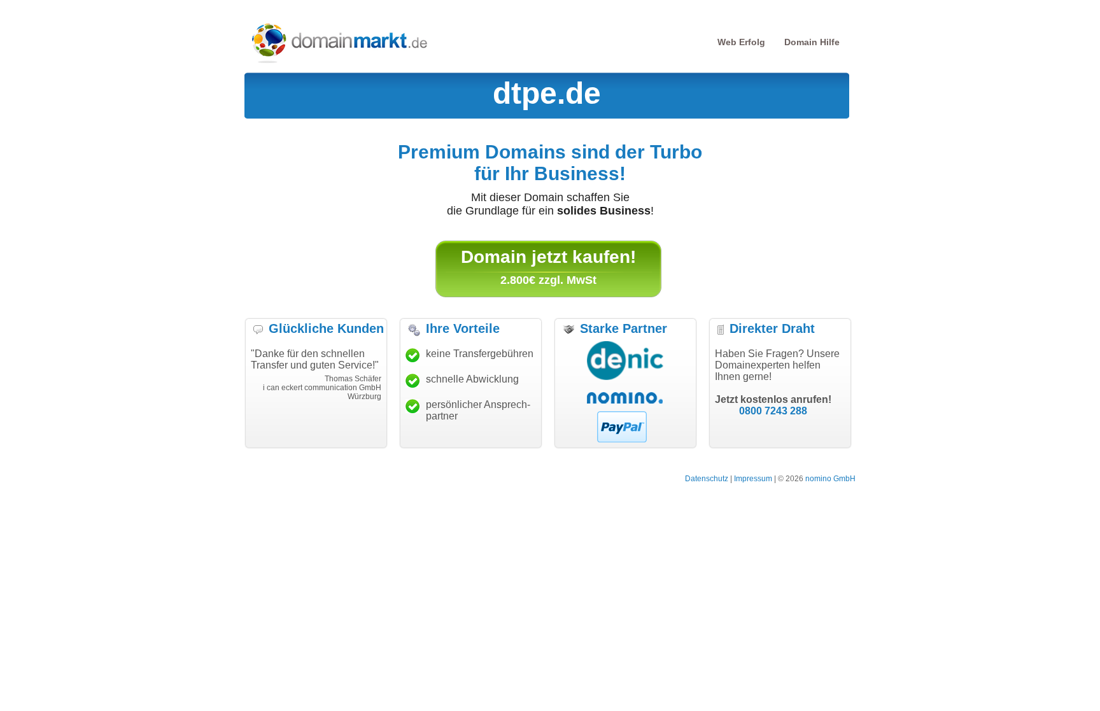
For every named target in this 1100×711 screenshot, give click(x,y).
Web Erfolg (741, 42)
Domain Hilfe (812, 42)
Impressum (753, 478)
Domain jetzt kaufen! (548, 257)
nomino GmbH (830, 478)
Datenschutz (706, 478)
